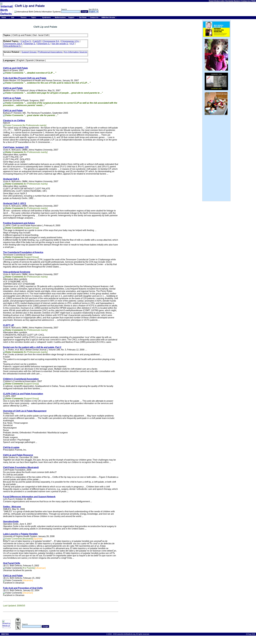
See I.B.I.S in (93, 9)
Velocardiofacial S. (12, 46)
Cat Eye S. (26, 41)
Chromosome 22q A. (13, 43)
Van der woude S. (60, 43)
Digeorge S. (30, 43)
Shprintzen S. (43, 43)
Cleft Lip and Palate (13, 110)
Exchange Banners (233, 1)
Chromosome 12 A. (70, 41)
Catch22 (37, 41)
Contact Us (245, 1)
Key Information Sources (75, 52)
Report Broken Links (217, 1)
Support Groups (29, 52)
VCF (72, 43)
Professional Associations (50, 52)
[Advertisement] (247, 7)
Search (64, 9)
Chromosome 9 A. (51, 41)
